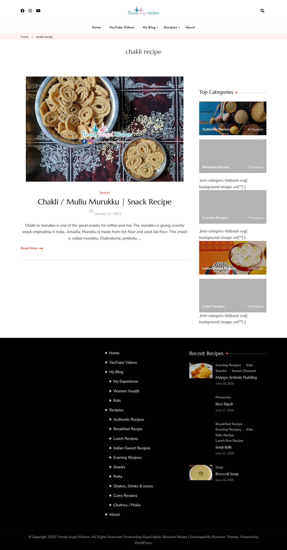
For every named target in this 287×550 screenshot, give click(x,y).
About (190, 27)
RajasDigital (152, 537)
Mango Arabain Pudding (236, 377)
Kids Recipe (225, 435)
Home (96, 27)
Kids (117, 400)
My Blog (149, 27)
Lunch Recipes (125, 438)
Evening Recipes (127, 457)
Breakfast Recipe (127, 428)
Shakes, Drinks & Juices (133, 486)
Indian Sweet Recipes (131, 448)
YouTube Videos (121, 27)
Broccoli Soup (227, 473)
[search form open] (262, 11)
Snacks (105, 192)
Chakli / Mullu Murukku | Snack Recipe (105, 201)
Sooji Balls (224, 447)
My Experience (125, 381)
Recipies (170, 27)
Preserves (223, 397)
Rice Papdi (224, 404)
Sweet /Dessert (244, 371)
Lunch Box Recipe (229, 440)
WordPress (143, 543)
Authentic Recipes (128, 419)
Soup (220, 467)
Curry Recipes (125, 495)
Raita (117, 476)
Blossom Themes (225, 537)
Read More (29, 248)
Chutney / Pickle (127, 505)
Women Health (126, 391)
